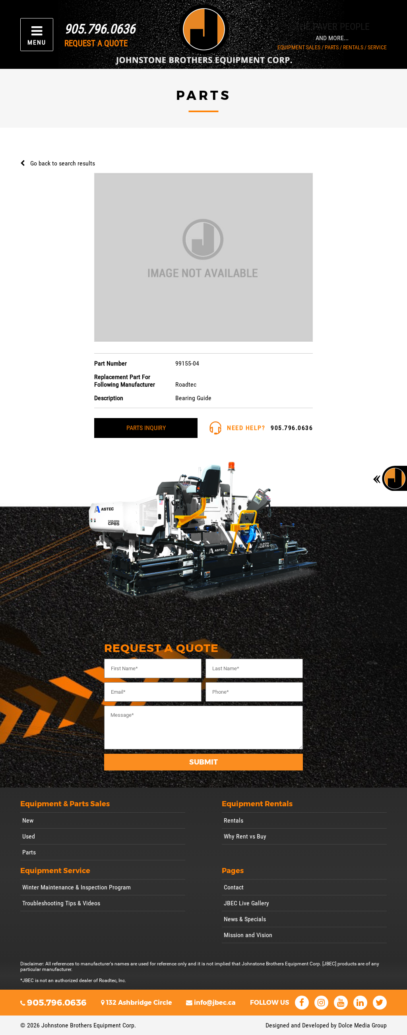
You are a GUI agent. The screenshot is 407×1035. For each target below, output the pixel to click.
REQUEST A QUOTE (96, 43)
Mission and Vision (248, 935)
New (27, 820)
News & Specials (245, 919)
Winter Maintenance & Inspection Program (76, 887)
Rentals (233, 820)
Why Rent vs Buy (245, 836)
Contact (234, 887)
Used (28, 836)
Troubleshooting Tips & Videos (61, 903)
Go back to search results (62, 163)
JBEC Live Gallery (246, 903)
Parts (29, 852)
